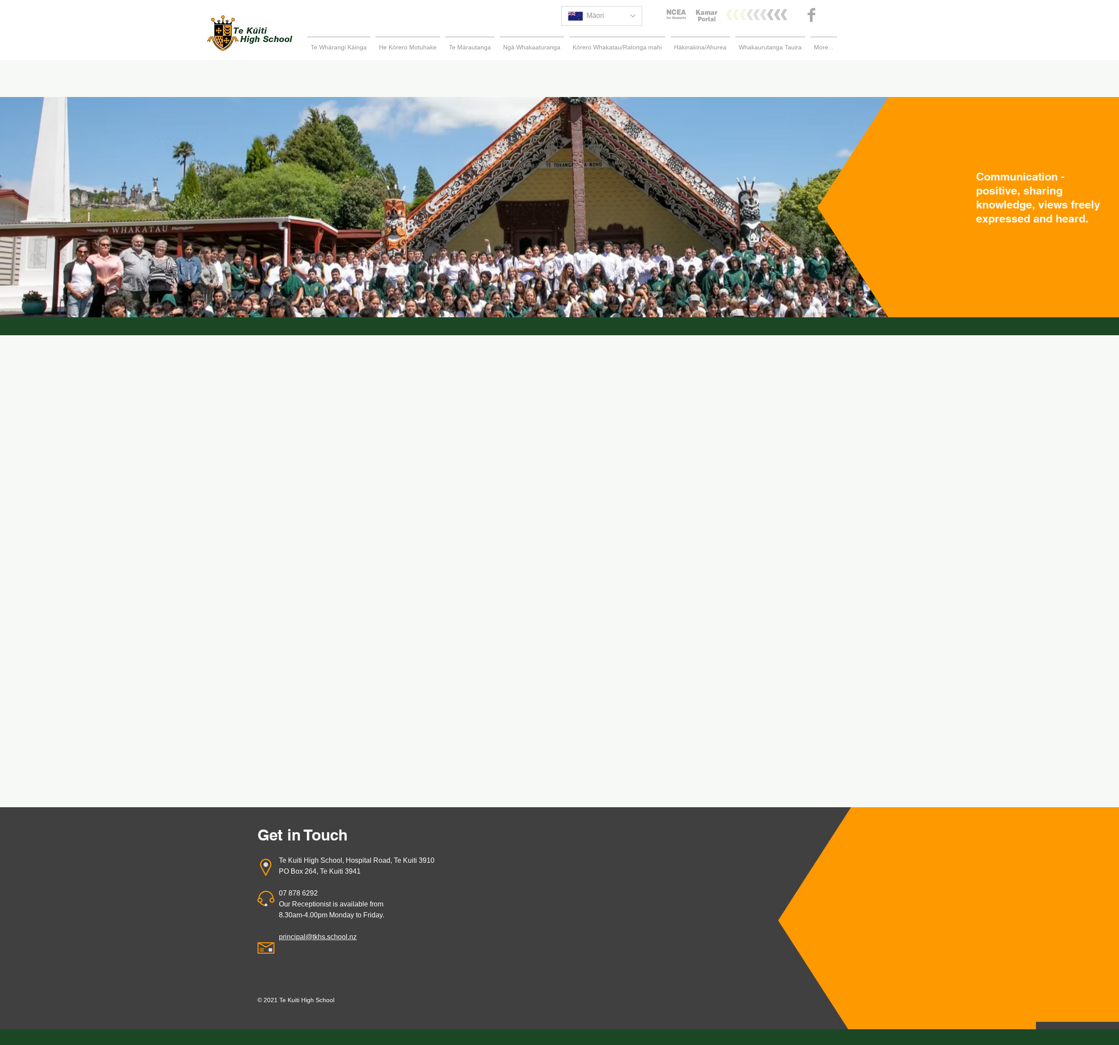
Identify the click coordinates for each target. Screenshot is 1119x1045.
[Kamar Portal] (706, 16)
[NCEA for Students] (676, 14)
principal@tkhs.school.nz (318, 937)
